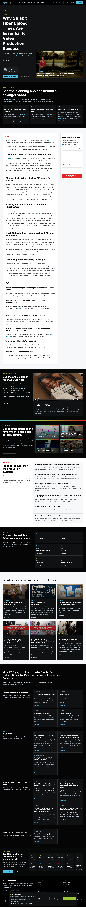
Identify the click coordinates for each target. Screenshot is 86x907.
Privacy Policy (65, 886)
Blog (29, 2)
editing (33, 213)
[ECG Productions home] (7, 2)
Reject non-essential (43, 899)
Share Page (9, 872)
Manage (56, 899)
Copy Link (19, 872)
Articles (5, 438)
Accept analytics (69, 899)
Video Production (13, 388)
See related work (8, 452)
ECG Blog (5, 10)
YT (59, 2)
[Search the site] (53, 2)
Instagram (79, 899)
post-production (62, 118)
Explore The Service (9, 76)
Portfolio (39, 884)
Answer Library (41, 889)
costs (15, 266)
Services (21, 2)
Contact (42, 2)
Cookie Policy (65, 891)
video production (14, 56)
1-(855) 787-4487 (66, 884)
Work (25, 2)
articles (24, 114)
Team (38, 2)
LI (62, 2)
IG (56, 2)
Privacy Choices (28, 903)
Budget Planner (41, 891)
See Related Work (24, 76)
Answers (33, 2)
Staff (73, 2)
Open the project (8, 403)
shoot (9, 99)
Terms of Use (65, 889)
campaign (55, 408)
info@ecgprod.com (66, 882)
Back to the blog (78, 580)
